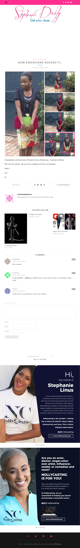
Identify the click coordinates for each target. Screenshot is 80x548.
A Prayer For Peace (35, 214)
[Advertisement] (40, 43)
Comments (16, 185)
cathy (14, 289)
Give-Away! (42, 59)
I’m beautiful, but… (11, 245)
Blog (35, 59)
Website (7, 331)
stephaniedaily (64, 185)
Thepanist (16, 259)
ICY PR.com (57, 544)
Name (7, 322)
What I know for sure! (60, 231)
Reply (73, 259)
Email (7, 326)
